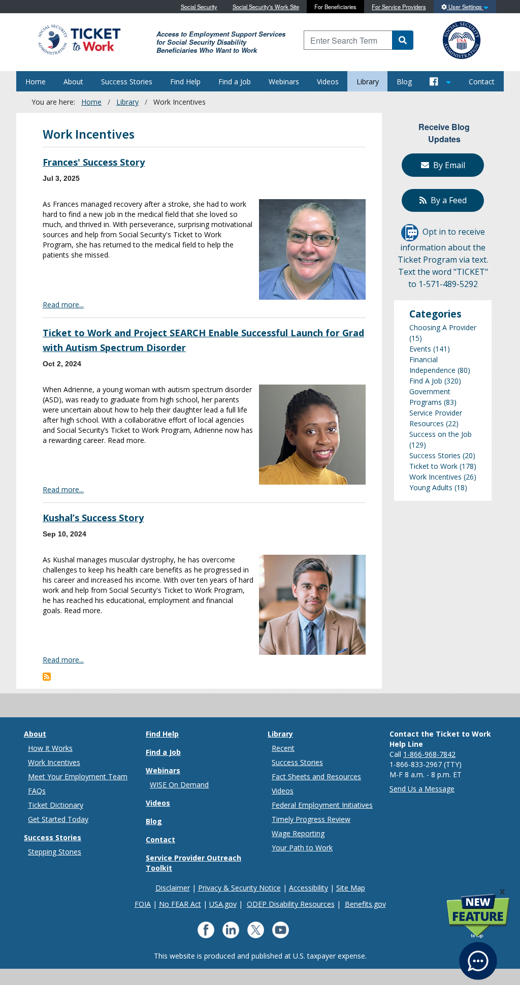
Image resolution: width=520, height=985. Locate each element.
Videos (328, 81)
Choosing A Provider (442, 327)
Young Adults (430, 487)
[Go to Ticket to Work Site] (78, 39)
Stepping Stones (54, 851)
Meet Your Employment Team (77, 776)
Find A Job (425, 381)
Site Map (350, 888)
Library (367, 81)
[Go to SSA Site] (462, 39)
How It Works (50, 748)
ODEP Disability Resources (291, 904)
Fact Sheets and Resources (316, 776)
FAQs (37, 791)
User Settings (465, 7)
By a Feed (447, 200)
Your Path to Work (302, 847)
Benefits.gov (365, 904)
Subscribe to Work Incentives (47, 677)
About (73, 81)
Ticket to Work (433, 466)
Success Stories (126, 81)
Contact (482, 81)
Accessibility (308, 888)
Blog (404, 81)
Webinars (284, 81)
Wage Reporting (298, 833)
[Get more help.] (478, 956)
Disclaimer (172, 888)
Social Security (199, 7)
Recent (283, 748)
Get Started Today (58, 819)
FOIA (143, 904)
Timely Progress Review (311, 819)
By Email (447, 165)
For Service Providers (399, 7)
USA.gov (223, 904)
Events (420, 349)
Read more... (63, 304)
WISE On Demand (179, 784)
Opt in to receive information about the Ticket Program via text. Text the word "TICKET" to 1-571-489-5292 (443, 258)
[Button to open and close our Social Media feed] (440, 81)
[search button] (402, 40)
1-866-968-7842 (429, 754)
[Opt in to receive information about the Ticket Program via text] (409, 231)
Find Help (185, 81)
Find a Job (234, 81)
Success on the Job (440, 434)
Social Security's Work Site (266, 7)
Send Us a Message (421, 788)
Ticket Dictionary (55, 805)
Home (35, 81)
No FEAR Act (180, 904)
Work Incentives (435, 477)
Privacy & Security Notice (239, 888)
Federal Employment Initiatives (322, 805)
